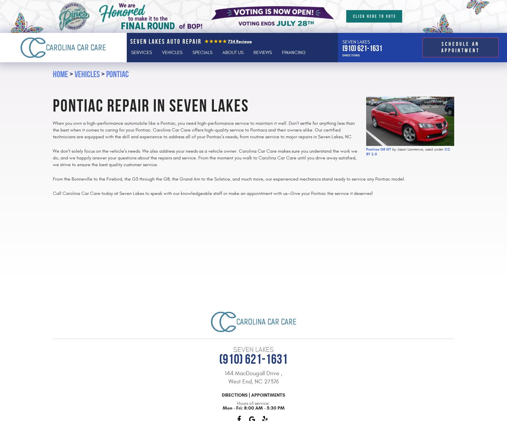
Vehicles (172, 52)
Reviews (263, 52)
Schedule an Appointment (460, 47)
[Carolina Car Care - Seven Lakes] (63, 47)
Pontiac (117, 74)
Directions (351, 55)
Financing (294, 52)
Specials (202, 52)
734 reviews (240, 41)
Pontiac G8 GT (378, 149)
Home (60, 74)
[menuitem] (141, 52)
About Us (233, 52)
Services (141, 52)
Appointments (268, 395)
